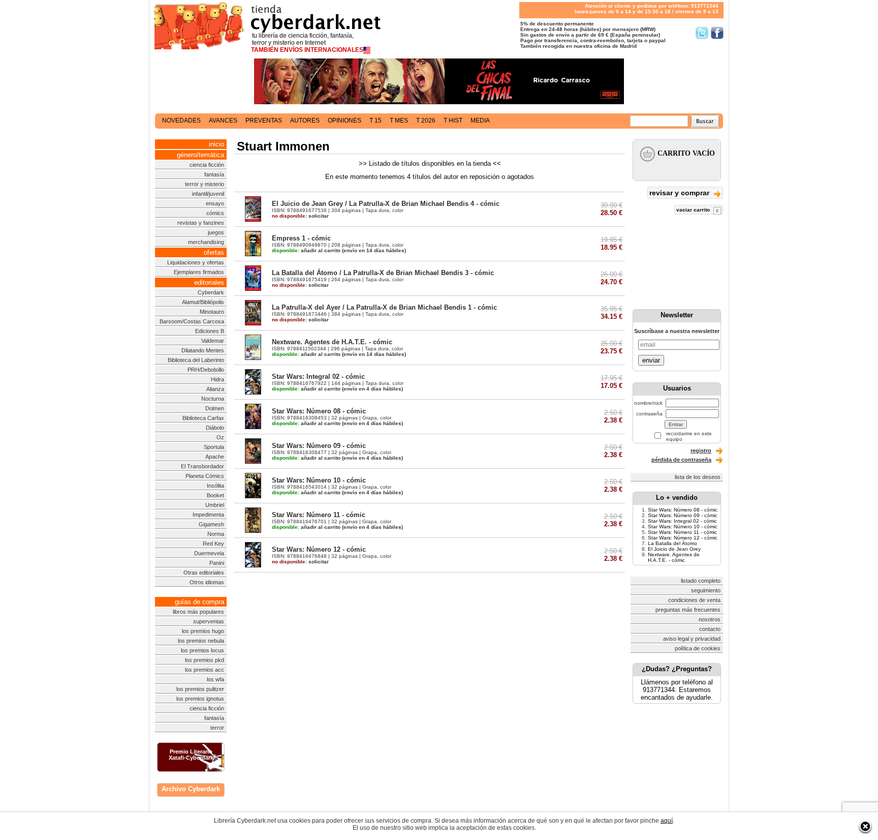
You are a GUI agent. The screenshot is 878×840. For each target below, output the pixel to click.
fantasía (214, 174)
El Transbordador (202, 466)
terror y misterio (204, 184)
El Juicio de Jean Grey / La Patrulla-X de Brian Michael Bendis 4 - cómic (385, 203)
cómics (215, 213)
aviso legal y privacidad (691, 639)
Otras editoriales (203, 572)
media (480, 120)
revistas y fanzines (200, 223)
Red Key (213, 544)
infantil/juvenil (208, 194)
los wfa (215, 679)
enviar (651, 360)
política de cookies (697, 648)
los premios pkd (204, 660)
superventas (208, 621)
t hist (453, 120)
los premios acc (204, 670)
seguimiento (705, 590)
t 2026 (425, 120)
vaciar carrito (693, 210)
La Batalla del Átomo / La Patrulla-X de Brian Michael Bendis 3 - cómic (383, 273)
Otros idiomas (207, 582)
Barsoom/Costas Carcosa (192, 321)
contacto (709, 629)
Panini (216, 563)
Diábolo (215, 428)
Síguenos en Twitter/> (702, 32)
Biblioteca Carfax (203, 418)
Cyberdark (211, 292)
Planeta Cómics (204, 476)
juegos (216, 232)
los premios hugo (203, 631)
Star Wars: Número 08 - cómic (319, 411)
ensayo (215, 203)
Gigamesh (211, 524)
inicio (216, 144)
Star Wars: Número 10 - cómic (319, 480)
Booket (215, 495)
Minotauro (212, 312)
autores (305, 120)
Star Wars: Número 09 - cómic (319, 445)
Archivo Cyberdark (191, 789)
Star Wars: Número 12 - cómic (319, 549)
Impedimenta (208, 515)
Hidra (217, 379)
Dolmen (214, 408)
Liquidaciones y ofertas (195, 262)
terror (217, 728)
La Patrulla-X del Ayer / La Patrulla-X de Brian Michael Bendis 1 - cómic (384, 307)
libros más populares (198, 612)
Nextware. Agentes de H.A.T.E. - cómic (332, 342)
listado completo (700, 581)
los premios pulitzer (200, 689)
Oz (220, 437)
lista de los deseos (697, 477)
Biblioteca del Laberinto (196, 360)
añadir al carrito (306, 250)
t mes (399, 120)
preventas (263, 120)
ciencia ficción (207, 165)
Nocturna (212, 399)
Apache (214, 457)
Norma (215, 534)
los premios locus (202, 650)
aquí (667, 820)
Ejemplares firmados (199, 272)
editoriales (209, 282)
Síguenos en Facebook (717, 32)
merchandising (206, 242)
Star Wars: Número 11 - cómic (318, 515)
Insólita (215, 486)
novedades (181, 120)
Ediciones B (209, 331)
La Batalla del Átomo (672, 543)
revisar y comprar (680, 193)
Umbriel (214, 505)
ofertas (214, 252)
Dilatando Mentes (202, 350)
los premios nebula (201, 641)
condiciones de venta (694, 600)
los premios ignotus (200, 699)
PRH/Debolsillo (205, 370)
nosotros (709, 619)
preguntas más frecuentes (687, 610)
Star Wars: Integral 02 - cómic (318, 376)
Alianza (215, 389)
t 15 (375, 120)
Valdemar (212, 341)
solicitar (300, 216)
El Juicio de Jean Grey (674, 549)
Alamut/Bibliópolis (203, 302)
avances (223, 120)
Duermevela (209, 553)
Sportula (214, 447)
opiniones (344, 120)
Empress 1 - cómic (301, 238)
